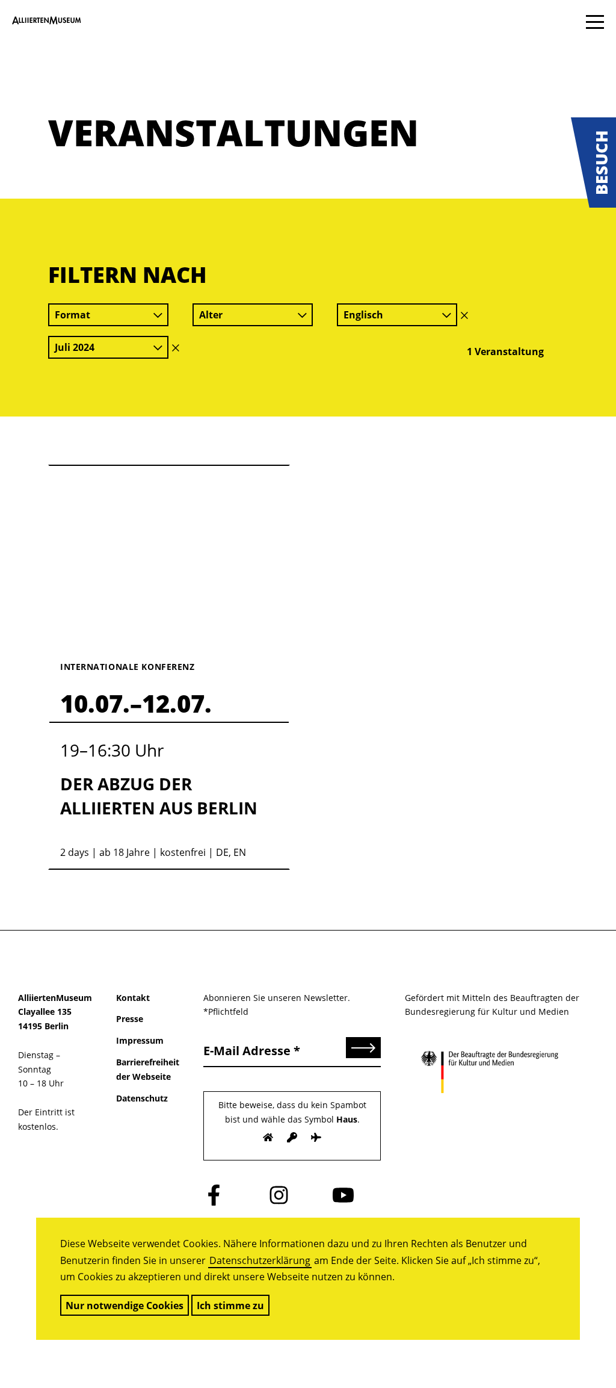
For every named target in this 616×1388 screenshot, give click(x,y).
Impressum (140, 1040)
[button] (593, 162)
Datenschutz (142, 1098)
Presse (129, 1018)
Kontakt (133, 997)
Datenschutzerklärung (259, 1260)
